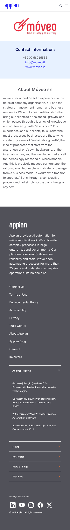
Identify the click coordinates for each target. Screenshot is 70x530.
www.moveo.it (35, 67)
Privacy (14, 318)
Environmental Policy (23, 302)
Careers (14, 349)
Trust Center (17, 326)
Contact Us (16, 287)
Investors (15, 357)
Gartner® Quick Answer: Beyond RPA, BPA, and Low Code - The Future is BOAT (34, 402)
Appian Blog (17, 341)
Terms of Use (18, 294)
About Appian (18, 333)
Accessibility (17, 310)
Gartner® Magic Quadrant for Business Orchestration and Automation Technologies (34, 387)
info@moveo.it (35, 62)
